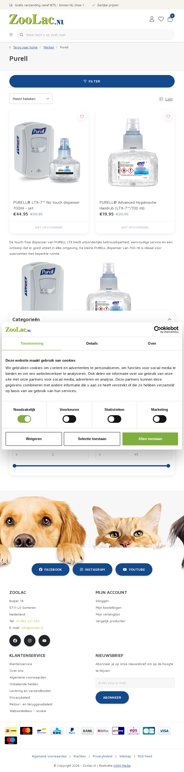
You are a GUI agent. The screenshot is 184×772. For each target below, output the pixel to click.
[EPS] (133, 731)
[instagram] (29, 640)
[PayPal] (72, 731)
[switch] (69, 419)
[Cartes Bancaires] (149, 731)
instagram (95, 569)
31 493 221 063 (28, 621)
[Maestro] (11, 740)
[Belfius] (103, 731)
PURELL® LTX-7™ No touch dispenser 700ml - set (46, 205)
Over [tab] (152, 343)
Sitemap (125, 756)
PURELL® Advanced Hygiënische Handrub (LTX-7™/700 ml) (127, 205)
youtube (137, 569)
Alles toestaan (150, 439)
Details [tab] (92, 343)
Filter (94, 81)
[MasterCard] (26, 731)
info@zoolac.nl (32, 628)
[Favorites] (161, 19)
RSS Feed (145, 756)
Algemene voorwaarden (49, 756)
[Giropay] (118, 731)
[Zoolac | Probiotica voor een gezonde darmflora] (36, 19)
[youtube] (44, 640)
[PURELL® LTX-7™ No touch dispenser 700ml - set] (48, 153)
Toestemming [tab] (32, 343)
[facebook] (15, 640)
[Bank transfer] (87, 731)
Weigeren (34, 439)
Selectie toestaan (92, 439)
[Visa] (164, 731)
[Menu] (11, 35)
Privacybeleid (102, 756)
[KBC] (57, 731)
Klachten (80, 756)
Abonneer (112, 697)
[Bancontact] (41, 731)
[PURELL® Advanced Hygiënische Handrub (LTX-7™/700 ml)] (135, 153)
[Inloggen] (151, 19)
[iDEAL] (11, 731)
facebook (53, 569)
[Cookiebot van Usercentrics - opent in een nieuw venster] (157, 329)
